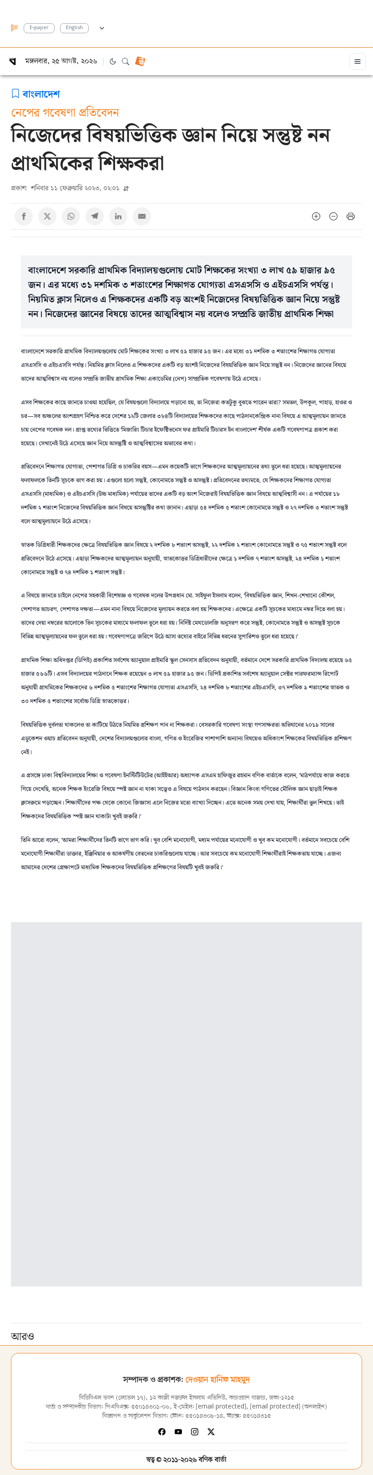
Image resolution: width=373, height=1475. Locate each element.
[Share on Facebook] (24, 216)
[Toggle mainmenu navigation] (357, 61)
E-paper (39, 28)
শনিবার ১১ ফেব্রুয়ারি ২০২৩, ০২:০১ (66, 188)
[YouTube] (178, 1431)
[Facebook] (162, 1431)
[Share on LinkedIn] (118, 216)
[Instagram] (194, 1431)
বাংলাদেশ (41, 93)
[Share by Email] (142, 216)
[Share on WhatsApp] (71, 216)
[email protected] (221, 1407)
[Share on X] (47, 216)
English (74, 28)
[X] (211, 1431)
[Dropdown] (102, 27)
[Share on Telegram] (95, 216)
